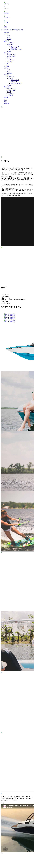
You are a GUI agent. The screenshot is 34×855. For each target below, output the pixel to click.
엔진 (5, 101)
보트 (5, 100)
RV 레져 (6, 103)
